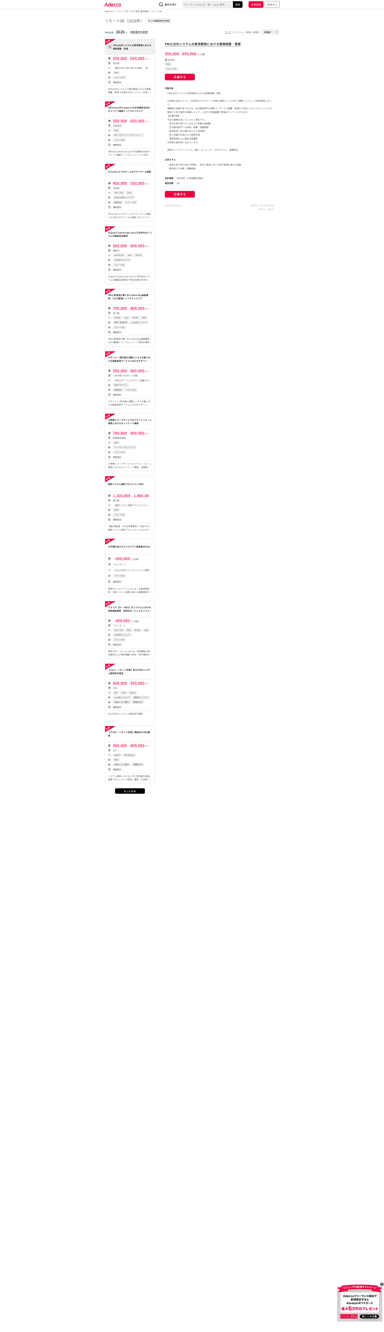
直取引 (256, 32)
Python (117, 318)
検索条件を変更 (139, 32)
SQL (116, 693)
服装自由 (118, 202)
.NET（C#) (118, 193)
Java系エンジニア (122, 260)
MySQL (137, 630)
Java (130, 255)
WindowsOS (129, 755)
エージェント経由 (242, 32)
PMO (116, 73)
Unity (129, 193)
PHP (129, 630)
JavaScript (119, 255)
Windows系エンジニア (123, 197)
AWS (116, 130)
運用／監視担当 (120, 322)
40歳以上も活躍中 (121, 702)
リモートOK (119, 77)
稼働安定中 (137, 702)
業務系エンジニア (141, 697)
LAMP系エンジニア (122, 635)
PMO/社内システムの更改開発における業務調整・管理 (203, 44)
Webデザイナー (120, 385)
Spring (138, 255)
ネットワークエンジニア (124, 447)
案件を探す (171, 4)
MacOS (117, 755)
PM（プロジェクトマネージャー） (128, 135)
